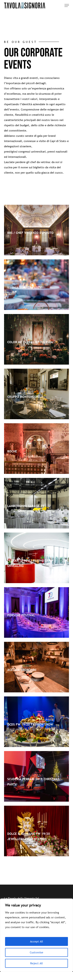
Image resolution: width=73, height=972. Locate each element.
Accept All (36, 941)
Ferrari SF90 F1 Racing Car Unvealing (28, 563)
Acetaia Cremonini (21, 670)
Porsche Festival (21, 615)
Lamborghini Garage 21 (25, 506)
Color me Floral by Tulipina (30, 342)
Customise (36, 952)
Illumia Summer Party (24, 287)
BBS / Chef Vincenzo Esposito (30, 233)
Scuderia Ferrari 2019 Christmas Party (33, 781)
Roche (12, 451)
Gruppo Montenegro (23, 397)
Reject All (36, 963)
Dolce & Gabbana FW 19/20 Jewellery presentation (28, 836)
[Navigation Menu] (66, 5)
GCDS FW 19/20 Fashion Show (30, 724)
